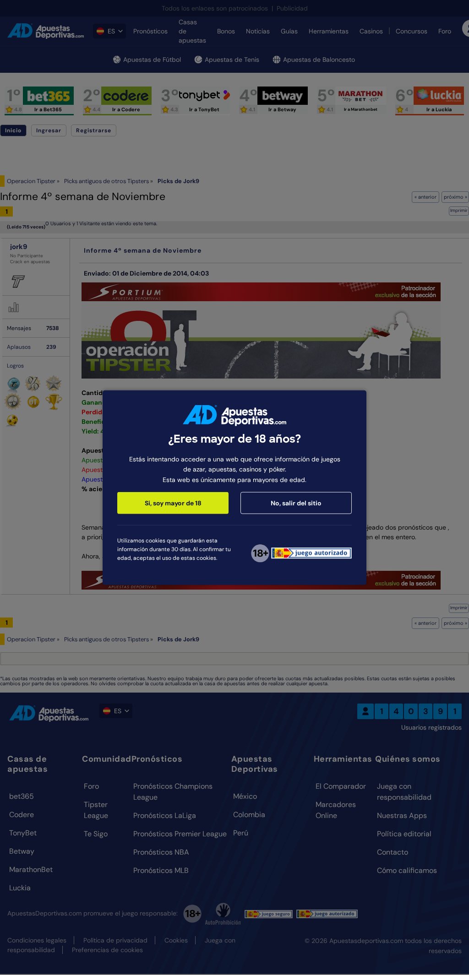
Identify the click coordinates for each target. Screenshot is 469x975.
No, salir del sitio (296, 503)
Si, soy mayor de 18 (173, 503)
